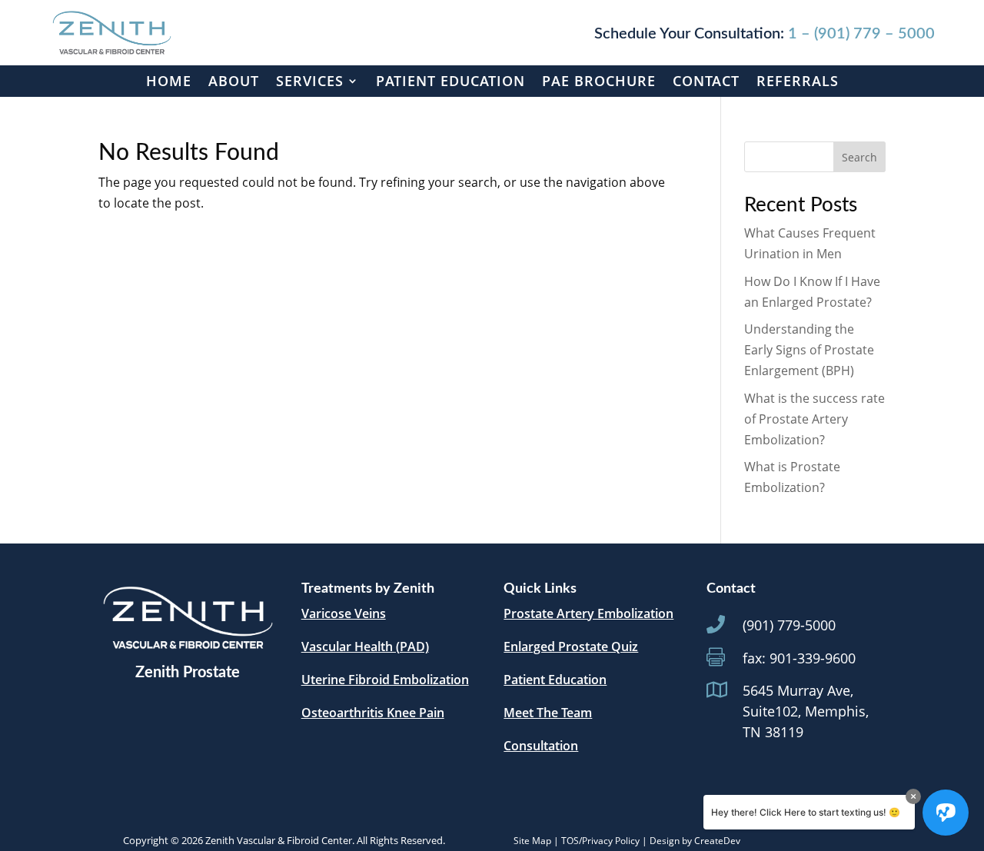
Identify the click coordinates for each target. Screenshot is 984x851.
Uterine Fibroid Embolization (385, 679)
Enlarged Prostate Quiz (571, 646)
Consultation (541, 745)
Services (310, 80)
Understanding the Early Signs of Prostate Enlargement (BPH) (809, 350)
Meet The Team (548, 712)
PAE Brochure (599, 80)
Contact (706, 80)
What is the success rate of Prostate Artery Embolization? (814, 419)
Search (859, 157)
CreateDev (717, 840)
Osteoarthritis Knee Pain (372, 712)
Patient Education (450, 80)
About (233, 80)
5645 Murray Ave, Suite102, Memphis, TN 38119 (806, 711)
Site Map (532, 840)
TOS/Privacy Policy (600, 840)
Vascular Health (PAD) (365, 646)
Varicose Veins (343, 613)
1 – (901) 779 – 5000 (861, 34)
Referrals (797, 80)
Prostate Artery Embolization (588, 613)
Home (168, 80)
